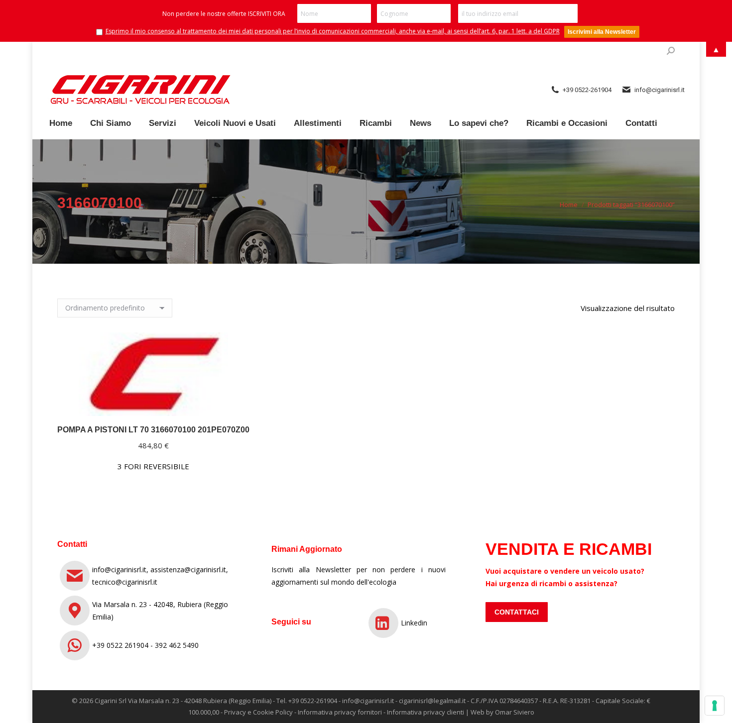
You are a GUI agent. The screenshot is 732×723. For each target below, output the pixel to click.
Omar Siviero (514, 712)
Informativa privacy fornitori (340, 712)
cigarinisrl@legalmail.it (432, 700)
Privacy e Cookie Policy (258, 712)
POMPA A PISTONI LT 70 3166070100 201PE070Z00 (153, 429)
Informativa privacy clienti (425, 712)
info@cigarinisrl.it (368, 700)
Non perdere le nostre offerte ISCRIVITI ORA (223, 13)
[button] (236, 403)
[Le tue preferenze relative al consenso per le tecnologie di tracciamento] (714, 705)
